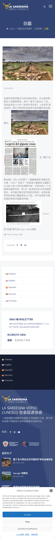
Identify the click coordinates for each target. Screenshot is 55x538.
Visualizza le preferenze (27, 528)
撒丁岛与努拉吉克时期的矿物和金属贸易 (33, 459)
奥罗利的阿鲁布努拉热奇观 (26, 486)
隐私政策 (34, 534)
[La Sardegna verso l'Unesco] (16, 6)
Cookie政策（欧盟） (23, 534)
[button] (51, 490)
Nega (27, 521)
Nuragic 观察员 (20, 473)
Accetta (27, 514)
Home (11, 28)
